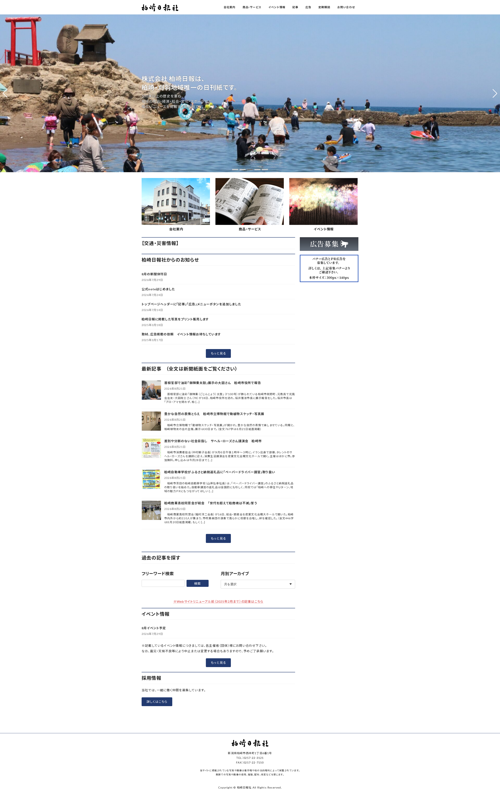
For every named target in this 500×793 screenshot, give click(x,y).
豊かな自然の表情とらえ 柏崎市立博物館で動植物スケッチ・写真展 (214, 414)
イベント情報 (324, 229)
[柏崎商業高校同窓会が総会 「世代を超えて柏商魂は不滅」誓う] (151, 511)
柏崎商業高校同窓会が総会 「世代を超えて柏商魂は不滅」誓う (210, 503)
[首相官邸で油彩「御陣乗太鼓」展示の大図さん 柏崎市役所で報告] (151, 390)
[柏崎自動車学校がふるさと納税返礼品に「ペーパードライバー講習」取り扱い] (151, 480)
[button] (235, 169)
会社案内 (176, 229)
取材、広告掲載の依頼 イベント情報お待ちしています (181, 334)
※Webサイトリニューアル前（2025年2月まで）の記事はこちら (218, 601)
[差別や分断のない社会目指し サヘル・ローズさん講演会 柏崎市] (151, 448)
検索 (197, 583)
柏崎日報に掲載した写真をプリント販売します (175, 319)
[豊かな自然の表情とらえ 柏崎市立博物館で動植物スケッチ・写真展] (151, 421)
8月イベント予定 (154, 628)
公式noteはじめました (158, 289)
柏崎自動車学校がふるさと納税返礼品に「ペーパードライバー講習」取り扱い (219, 472)
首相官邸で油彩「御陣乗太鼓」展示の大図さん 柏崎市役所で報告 (212, 383)
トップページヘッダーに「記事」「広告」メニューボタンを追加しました (191, 304)
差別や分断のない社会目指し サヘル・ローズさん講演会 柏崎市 (213, 441)
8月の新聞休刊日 (154, 274)
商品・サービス (250, 229)
